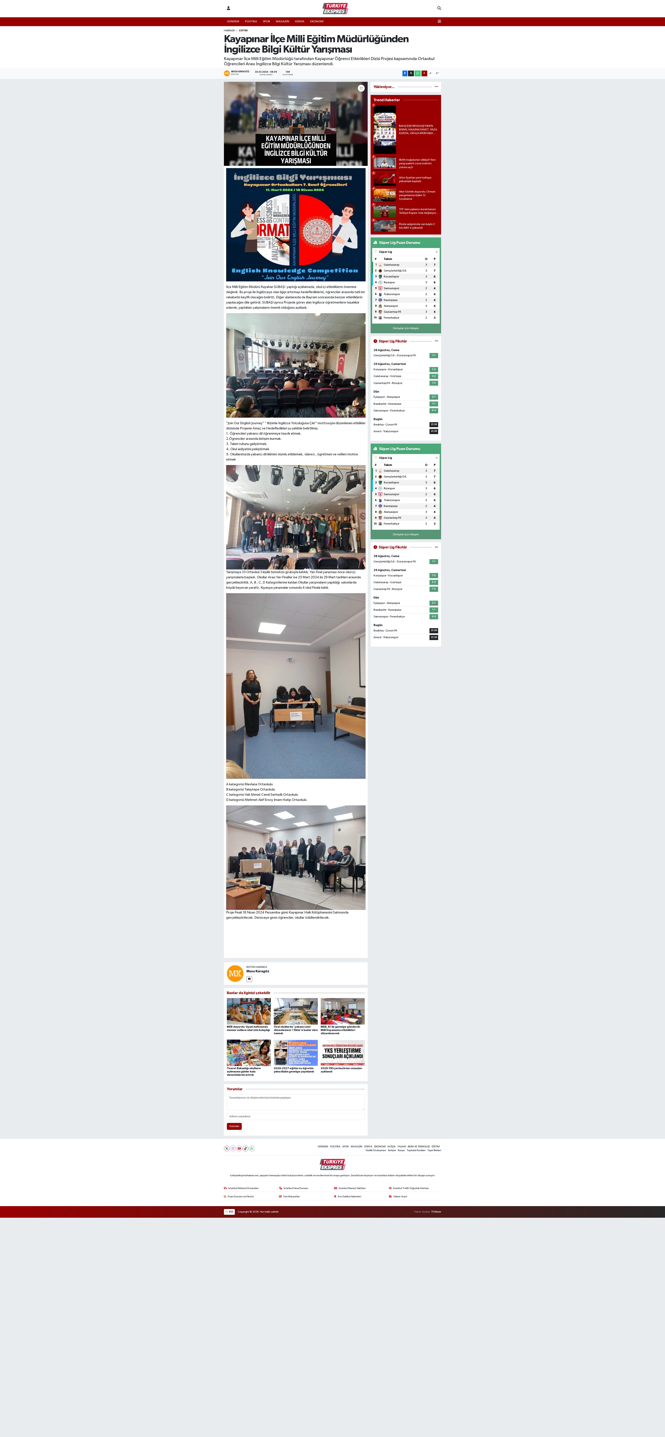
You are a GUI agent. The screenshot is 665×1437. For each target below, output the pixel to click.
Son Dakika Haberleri (349, 1196)
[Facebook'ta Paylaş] (404, 73)
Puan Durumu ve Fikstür (241, 1196)
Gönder (234, 1126)
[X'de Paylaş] (411, 73)
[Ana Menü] (439, 21)
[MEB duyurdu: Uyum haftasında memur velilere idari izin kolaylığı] (249, 1011)
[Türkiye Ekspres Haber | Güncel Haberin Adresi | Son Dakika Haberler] (335, 9)
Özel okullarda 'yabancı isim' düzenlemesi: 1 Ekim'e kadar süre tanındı (296, 1030)
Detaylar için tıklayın (406, 328)
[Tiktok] (245, 1148)
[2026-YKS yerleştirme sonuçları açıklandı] (343, 1052)
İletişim (392, 1150)
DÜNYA (299, 21)
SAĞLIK (391, 1146)
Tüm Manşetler (291, 1196)
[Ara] (439, 8)
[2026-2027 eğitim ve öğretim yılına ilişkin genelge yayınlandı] (296, 1052)
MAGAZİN (282, 21)
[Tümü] (436, 86)
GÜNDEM (233, 21)
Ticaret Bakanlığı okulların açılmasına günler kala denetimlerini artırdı (244, 1071)
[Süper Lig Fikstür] (436, 341)
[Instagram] (233, 1148)
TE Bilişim (436, 1211)
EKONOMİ (316, 21)
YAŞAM (401, 1146)
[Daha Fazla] (424, 73)
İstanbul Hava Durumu (296, 1188)
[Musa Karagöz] (235, 973)
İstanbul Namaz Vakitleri (352, 1188)
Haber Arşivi (400, 1196)
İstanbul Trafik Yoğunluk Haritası (411, 1188)
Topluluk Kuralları (416, 1150)
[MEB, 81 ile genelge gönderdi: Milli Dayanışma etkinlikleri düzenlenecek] (343, 1011)
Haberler (229, 30)
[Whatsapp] (252, 1148)
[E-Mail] (249, 979)
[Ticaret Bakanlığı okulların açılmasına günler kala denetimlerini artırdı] (249, 1052)
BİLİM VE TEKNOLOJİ (419, 1146)
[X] (227, 1148)
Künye (401, 1150)
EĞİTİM (243, 30)
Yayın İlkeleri (434, 1150)
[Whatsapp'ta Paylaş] (418, 73)
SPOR (266, 21)
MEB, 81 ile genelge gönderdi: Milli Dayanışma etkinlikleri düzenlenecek (340, 1030)
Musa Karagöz (257, 971)
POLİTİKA (251, 21)
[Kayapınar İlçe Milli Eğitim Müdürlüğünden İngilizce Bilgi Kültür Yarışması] (296, 124)
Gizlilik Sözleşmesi (376, 1150)
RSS (231, 1211)
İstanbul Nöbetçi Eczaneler (243, 1188)
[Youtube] (239, 1148)
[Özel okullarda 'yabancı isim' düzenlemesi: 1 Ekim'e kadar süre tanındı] (296, 1011)
